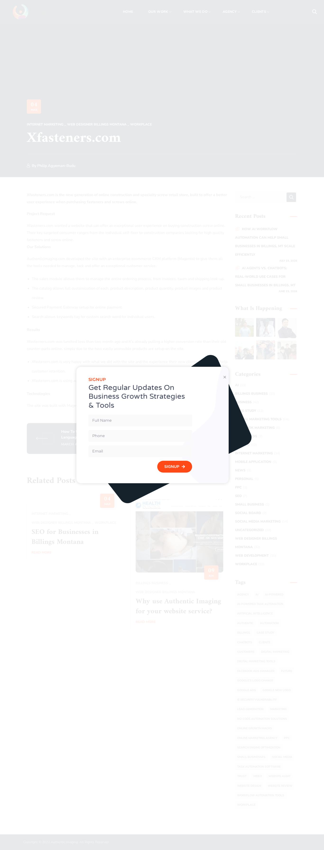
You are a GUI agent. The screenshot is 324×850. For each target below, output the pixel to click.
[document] (162, 425)
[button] (225, 377)
